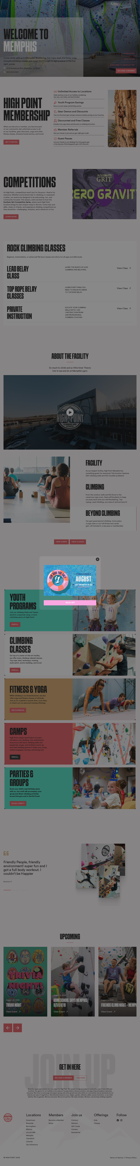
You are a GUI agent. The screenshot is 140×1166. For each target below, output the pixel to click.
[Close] (97, 559)
